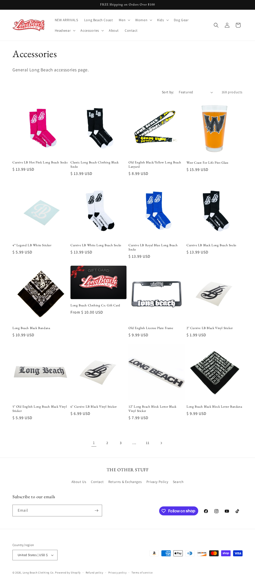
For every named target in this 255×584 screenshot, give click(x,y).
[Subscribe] (96, 510)
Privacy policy (117, 572)
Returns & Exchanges (125, 481)
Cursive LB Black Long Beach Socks (211, 245)
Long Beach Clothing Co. (39, 572)
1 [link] (94, 442)
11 (147, 443)
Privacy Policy (157, 481)
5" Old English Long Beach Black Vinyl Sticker (39, 409)
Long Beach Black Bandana (31, 328)
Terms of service (141, 572)
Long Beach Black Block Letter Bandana (214, 407)
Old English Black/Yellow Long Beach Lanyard (154, 164)
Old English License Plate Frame (150, 328)
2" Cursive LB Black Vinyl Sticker (210, 328)
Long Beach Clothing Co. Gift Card (95, 305)
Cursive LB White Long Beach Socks (95, 245)
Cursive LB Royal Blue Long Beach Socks (153, 247)
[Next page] (161, 443)
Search (178, 481)
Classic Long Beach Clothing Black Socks (94, 164)
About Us (78, 481)
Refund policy (94, 572)
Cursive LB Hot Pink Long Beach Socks (40, 162)
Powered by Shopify (68, 572)
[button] (124, 20)
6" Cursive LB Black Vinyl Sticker (93, 407)
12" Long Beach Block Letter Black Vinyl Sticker (152, 409)
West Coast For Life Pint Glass (207, 163)
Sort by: (168, 92)
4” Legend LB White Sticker (32, 245)
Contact (97, 481)
